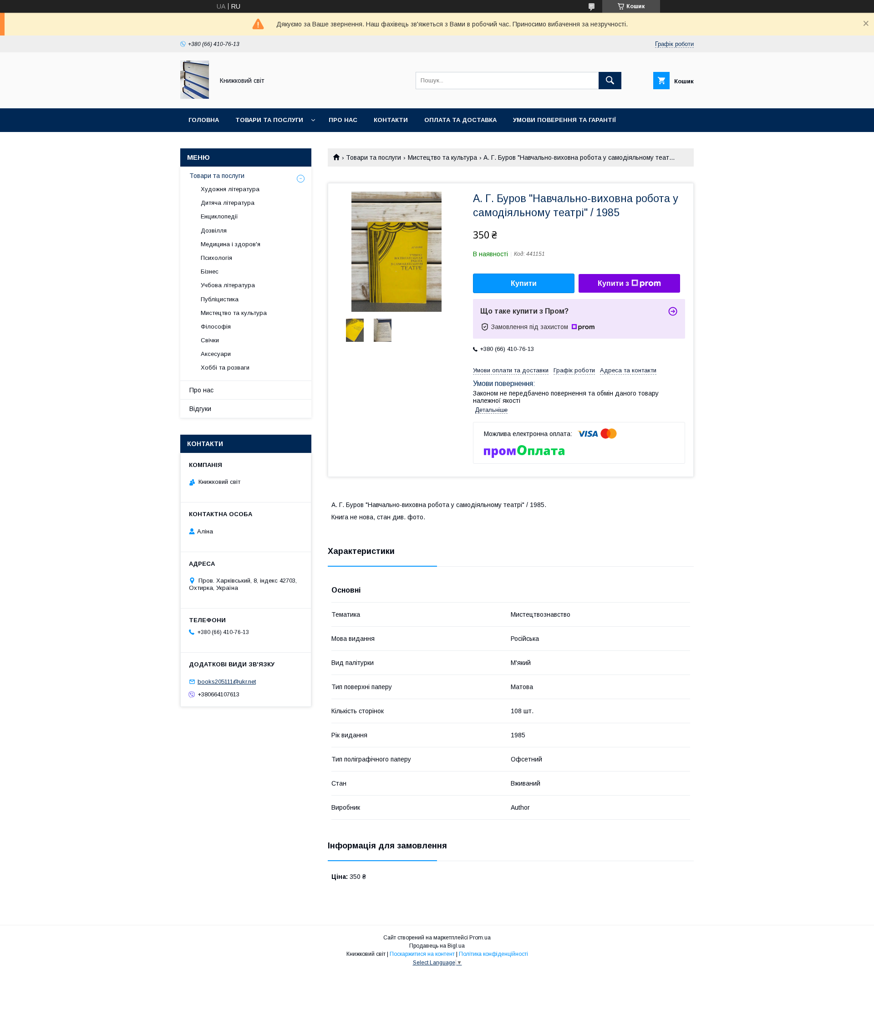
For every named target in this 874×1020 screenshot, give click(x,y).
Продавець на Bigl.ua (437, 946)
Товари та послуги (269, 120)
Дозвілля (214, 230)
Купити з (613, 283)
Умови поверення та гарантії (564, 120)
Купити (524, 283)
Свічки (210, 340)
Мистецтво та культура (442, 157)
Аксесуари (216, 353)
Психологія (216, 257)
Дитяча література (227, 202)
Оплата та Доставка (460, 120)
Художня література (230, 189)
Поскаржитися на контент (422, 954)
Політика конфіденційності (493, 954)
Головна (203, 120)
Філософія (216, 326)
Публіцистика (220, 299)
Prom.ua (480, 937)
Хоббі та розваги (225, 367)
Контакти (391, 120)
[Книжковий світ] (194, 96)
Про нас (343, 120)
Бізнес (209, 271)
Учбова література (228, 285)
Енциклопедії (219, 216)
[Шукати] (610, 80)
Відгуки (200, 408)
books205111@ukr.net (227, 681)
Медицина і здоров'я (230, 244)
